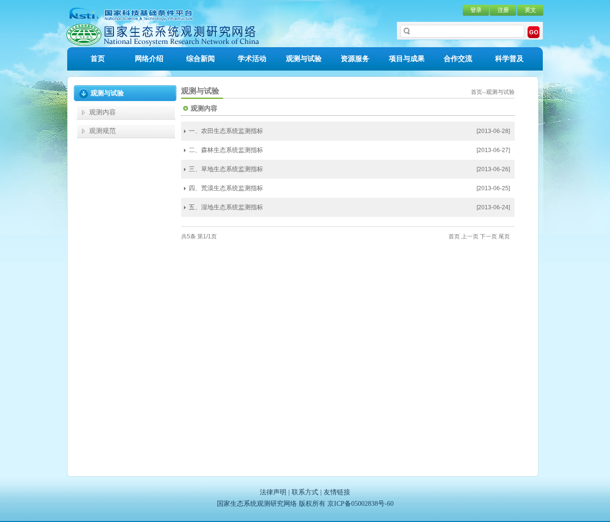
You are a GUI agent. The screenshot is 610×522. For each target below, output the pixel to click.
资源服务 (355, 58)
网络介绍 (149, 58)
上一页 (469, 236)
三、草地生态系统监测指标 (226, 169)
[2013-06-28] (493, 131)
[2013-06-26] (493, 169)
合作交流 (458, 58)
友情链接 (337, 492)
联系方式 (305, 492)
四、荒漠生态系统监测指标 (226, 188)
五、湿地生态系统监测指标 (226, 207)
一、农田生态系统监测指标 (226, 130)
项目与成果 (407, 58)
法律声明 (273, 492)
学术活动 (252, 58)
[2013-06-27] (493, 150)
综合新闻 (200, 58)
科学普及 (509, 58)
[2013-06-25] (493, 188)
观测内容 (102, 112)
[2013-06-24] (493, 207)
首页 (98, 58)
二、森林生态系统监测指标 (226, 150)
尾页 (504, 236)
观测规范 (102, 130)
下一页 (488, 236)
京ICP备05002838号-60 (360, 503)
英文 (530, 10)
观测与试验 (304, 58)
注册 (503, 10)
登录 (476, 10)
